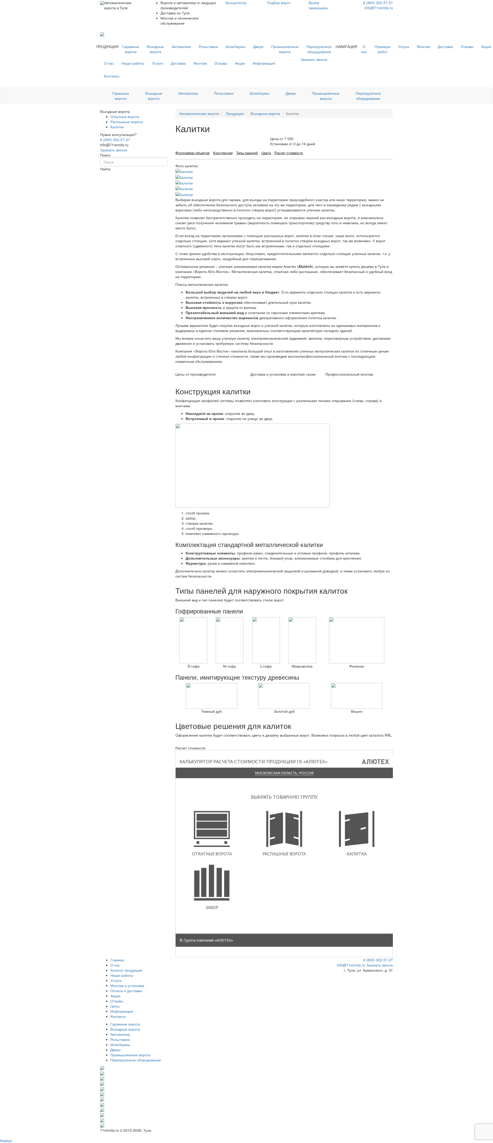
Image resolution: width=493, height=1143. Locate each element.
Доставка (445, 46)
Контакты (111, 76)
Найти (105, 168)
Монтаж (423, 46)
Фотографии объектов (192, 152)
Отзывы (467, 46)
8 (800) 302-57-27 (378, 2)
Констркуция (223, 152)
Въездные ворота (155, 49)
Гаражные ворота (130, 49)
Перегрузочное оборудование (319, 49)
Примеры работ (383, 49)
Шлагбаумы (235, 46)
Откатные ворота (124, 116)
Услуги (403, 46)
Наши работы (132, 63)
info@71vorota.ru (379, 7)
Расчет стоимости (288, 152)
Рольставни (208, 46)
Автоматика (181, 46)
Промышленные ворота (285, 49)
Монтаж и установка (127, 985)
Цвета (266, 152)
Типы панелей (247, 152)
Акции (240, 63)
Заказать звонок (113, 149)
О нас (364, 49)
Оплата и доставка (126, 990)
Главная (117, 959)
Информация (264, 63)
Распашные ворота (126, 121)
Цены (115, 1006)
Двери (258, 46)
